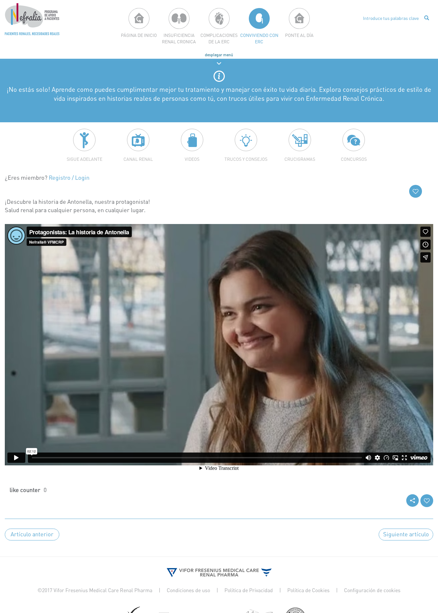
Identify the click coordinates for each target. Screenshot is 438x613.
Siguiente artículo (406, 534)
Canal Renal (138, 159)
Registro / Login (69, 177)
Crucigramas (299, 159)
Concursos (354, 159)
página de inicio (139, 35)
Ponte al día (299, 35)
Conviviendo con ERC (259, 38)
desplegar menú (219, 54)
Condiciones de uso (188, 590)
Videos (192, 159)
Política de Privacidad (248, 590)
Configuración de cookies (372, 590)
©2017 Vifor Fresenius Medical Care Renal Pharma (95, 590)
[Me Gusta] (415, 191)
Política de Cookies (308, 590)
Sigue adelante (84, 159)
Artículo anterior (32, 534)
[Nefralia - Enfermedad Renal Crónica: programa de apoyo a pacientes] (32, 19)
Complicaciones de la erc (219, 38)
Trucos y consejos (245, 159)
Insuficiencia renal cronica (179, 38)
